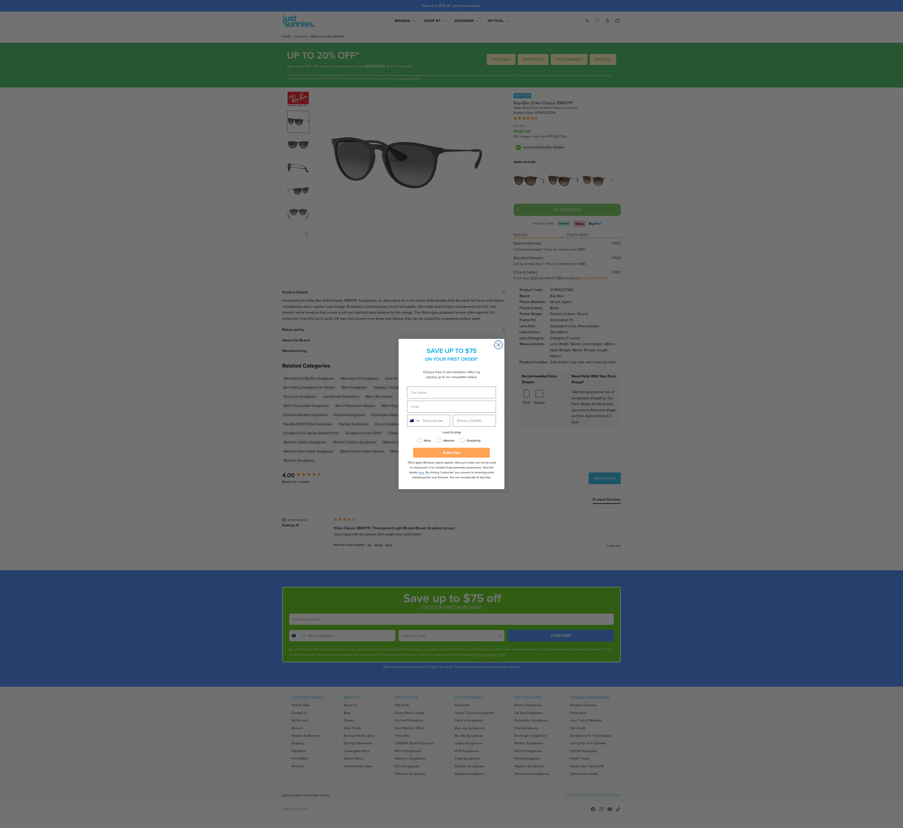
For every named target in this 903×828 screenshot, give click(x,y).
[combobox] (413, 420)
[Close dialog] (498, 345)
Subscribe (451, 452)
